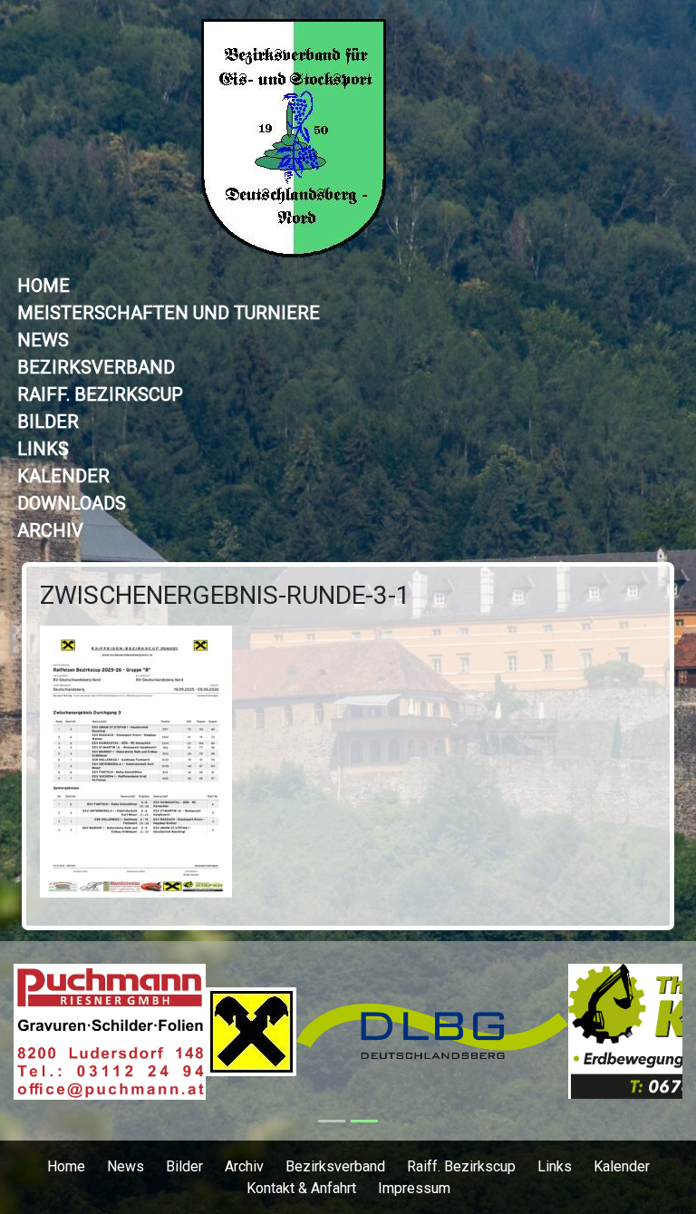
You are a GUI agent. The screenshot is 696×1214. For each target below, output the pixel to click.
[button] (64, 1040)
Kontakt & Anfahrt (301, 1188)
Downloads (71, 503)
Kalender (63, 476)
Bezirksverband (96, 367)
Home (43, 285)
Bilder (48, 421)
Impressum (414, 1188)
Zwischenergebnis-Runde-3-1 (225, 595)
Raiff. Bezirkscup (100, 394)
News (43, 340)
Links (43, 449)
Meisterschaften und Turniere (168, 313)
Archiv (50, 530)
